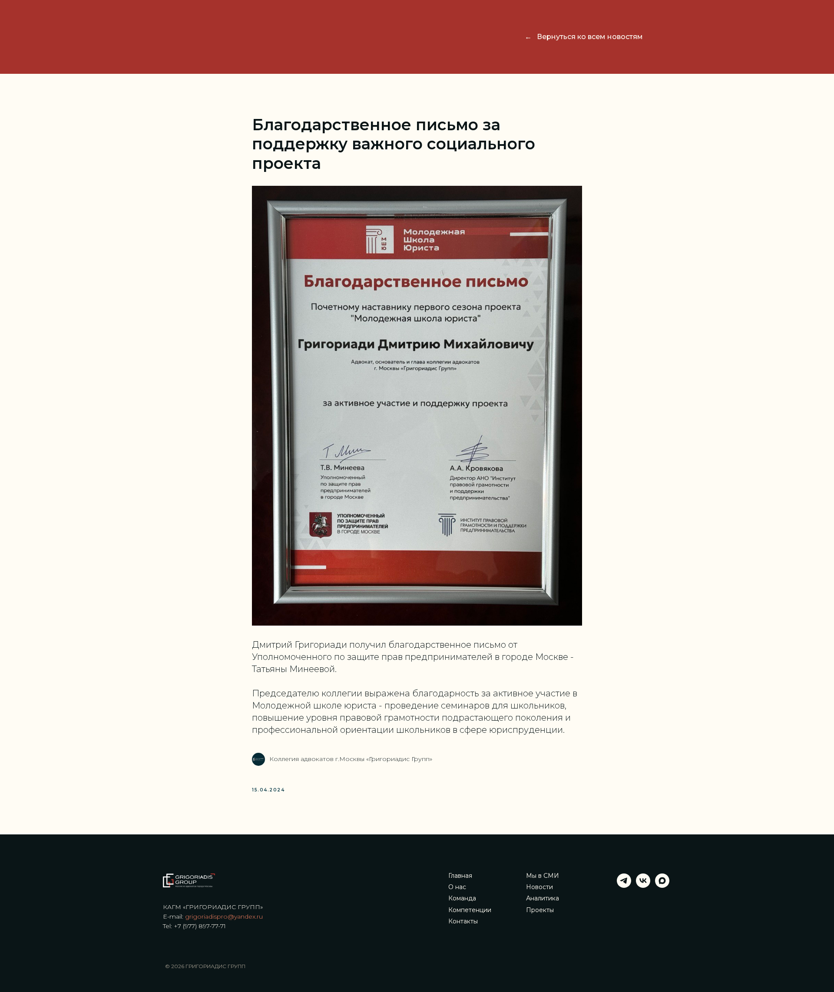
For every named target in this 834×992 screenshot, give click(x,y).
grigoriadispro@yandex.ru (224, 916)
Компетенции (469, 910)
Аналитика (542, 898)
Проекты (540, 910)
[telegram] (624, 885)
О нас (457, 887)
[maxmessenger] (662, 885)
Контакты (463, 921)
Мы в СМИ (542, 875)
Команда (462, 898)
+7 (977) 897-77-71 (200, 926)
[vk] (643, 885)
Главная (460, 875)
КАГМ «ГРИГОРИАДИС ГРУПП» (213, 907)
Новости (539, 887)
